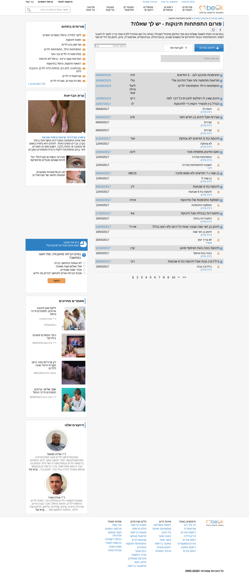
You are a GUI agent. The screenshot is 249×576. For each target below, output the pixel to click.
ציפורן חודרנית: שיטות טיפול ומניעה (63, 137)
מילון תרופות (188, 1)
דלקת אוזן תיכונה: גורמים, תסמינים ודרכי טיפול (43, 311)
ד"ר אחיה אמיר (56, 497)
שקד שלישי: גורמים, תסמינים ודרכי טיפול (44, 391)
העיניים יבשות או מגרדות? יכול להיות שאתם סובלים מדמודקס (47, 159)
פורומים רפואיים (201, 18)
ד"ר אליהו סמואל (56, 454)
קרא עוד (33, 469)
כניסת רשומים (45, 1)
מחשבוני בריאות (169, 1)
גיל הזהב (166, 532)
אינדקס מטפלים (137, 558)
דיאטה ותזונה (188, 547)
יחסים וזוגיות (164, 547)
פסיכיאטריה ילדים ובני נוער (66, 54)
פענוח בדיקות (138, 525)
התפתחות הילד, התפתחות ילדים (62, 49)
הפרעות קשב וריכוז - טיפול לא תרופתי (60, 58)
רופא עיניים (189, 551)
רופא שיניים (189, 539)
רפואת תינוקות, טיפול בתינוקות (64, 63)
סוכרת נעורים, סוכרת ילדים (65, 80)
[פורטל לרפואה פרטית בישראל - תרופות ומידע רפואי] (211, 9)
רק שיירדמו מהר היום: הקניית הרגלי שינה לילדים (43, 365)
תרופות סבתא (138, 536)
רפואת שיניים (188, 532)
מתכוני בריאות (163, 543)
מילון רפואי (140, 562)
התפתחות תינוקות (136, 543)
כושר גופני (165, 539)
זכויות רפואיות (150, 1)
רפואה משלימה (162, 525)
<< (184, 277)
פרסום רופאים (113, 528)
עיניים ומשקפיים (187, 543)
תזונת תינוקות (73, 39)
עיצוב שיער (165, 536)
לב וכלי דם (190, 525)
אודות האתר (114, 550)
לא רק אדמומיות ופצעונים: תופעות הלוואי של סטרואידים (49, 174)
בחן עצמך (140, 551)
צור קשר (29, 1)
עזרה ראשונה (138, 554)
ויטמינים (141, 547)
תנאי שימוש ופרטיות (114, 534)
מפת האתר (115, 546)
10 (173, 277)
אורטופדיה (190, 528)
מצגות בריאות (138, 532)
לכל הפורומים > (36, 83)
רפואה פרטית (217, 18)
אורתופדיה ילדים (71, 76)
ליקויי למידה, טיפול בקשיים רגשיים (62, 35)
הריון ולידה (190, 536)
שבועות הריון (139, 539)
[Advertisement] (56, 212)
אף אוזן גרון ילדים (71, 44)
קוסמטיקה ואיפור (161, 528)
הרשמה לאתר (65, 1)
